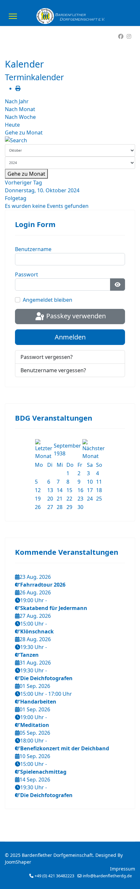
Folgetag (15, 198)
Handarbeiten (38, 701)
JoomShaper (18, 862)
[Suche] (70, 140)
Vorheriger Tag (23, 182)
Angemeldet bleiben (47, 299)
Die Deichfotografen (46, 678)
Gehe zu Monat (24, 132)
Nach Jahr (17, 101)
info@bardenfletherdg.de (107, 876)
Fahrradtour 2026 (42, 584)
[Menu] (13, 16)
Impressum (122, 869)
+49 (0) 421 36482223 (54, 876)
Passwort (26, 274)
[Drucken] (18, 88)
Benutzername (33, 249)
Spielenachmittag (43, 771)
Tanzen (29, 654)
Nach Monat (20, 109)
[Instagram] (129, 36)
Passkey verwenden (75, 315)
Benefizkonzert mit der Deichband (64, 748)
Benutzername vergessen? (53, 370)
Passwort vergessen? (47, 357)
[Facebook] (120, 36)
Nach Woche (20, 117)
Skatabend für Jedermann (53, 608)
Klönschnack (37, 631)
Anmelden (70, 337)
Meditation (34, 725)
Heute (12, 124)
